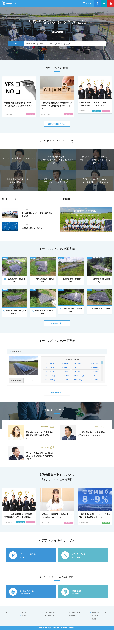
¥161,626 (57, 380)
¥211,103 (86, 380)
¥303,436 (57, 363)
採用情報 (95, 619)
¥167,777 (86, 376)
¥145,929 (57, 376)
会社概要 (72, 615)
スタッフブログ (97, 615)
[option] (65, 43)
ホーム (6, 612)
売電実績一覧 (56, 392)
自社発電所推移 (74, 612)
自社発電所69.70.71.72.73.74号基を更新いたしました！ (57, 44)
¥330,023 (57, 367)
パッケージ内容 (50, 612)
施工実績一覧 (56, 323)
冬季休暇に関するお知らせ (32, 228)
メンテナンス (49, 615)
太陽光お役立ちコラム (56, 124)
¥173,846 (86, 371)
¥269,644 (86, 367)
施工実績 (25, 612)
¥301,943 (86, 363)
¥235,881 (57, 371)
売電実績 (25, 615)
